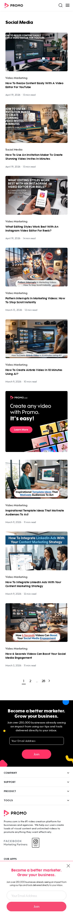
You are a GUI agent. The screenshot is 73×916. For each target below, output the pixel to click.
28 (44, 681)
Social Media (14, 149)
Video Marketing (16, 77)
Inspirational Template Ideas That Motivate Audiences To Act (34, 512)
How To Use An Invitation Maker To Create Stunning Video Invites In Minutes (34, 156)
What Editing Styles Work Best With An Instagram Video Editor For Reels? (31, 228)
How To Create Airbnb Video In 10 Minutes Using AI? (33, 372)
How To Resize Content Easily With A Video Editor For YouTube (34, 85)
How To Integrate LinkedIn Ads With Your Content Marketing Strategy (33, 584)
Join (37, 754)
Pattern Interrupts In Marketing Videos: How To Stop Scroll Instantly (35, 300)
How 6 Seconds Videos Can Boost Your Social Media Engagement (35, 655)
